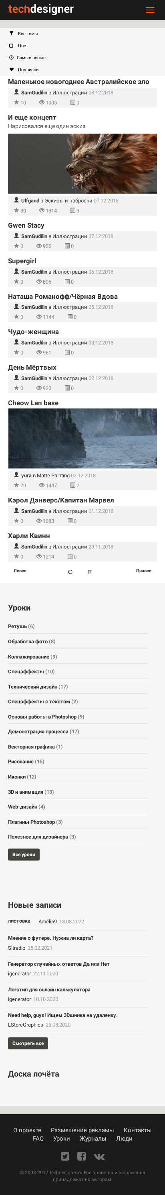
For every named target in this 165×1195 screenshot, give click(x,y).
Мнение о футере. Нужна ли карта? (50, 938)
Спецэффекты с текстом (43, 702)
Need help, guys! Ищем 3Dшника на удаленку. (63, 1015)
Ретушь (21, 626)
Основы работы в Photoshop (46, 717)
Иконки (22, 777)
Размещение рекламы (82, 1130)
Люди (124, 1138)
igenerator (20, 974)
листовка (19, 921)
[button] (86, 34)
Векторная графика (35, 747)
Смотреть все (28, 1043)
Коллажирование (32, 657)
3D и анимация (31, 792)
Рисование (26, 762)
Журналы (93, 1138)
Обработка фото (32, 642)
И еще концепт (32, 117)
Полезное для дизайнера (42, 837)
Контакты (138, 1130)
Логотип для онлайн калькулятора (49, 990)
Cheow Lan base (33, 403)
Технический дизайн (38, 687)
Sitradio (17, 948)
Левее (20, 570)
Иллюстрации (69, 93)
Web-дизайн (26, 807)
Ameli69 (48, 922)
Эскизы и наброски (68, 201)
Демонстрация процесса (43, 732)
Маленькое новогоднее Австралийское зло (78, 82)
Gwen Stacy (26, 225)
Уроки (61, 1138)
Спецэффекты (31, 672)
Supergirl (22, 261)
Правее (143, 570)
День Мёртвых (32, 367)
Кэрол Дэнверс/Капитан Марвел (61, 500)
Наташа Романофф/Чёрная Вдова (63, 296)
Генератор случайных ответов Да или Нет (59, 964)
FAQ (38, 1138)
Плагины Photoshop (35, 822)
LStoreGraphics (26, 1025)
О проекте (27, 1130)
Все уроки (23, 854)
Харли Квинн (29, 536)
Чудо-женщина (33, 332)
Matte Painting (53, 475)
